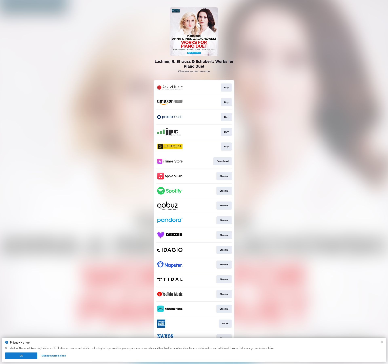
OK (21, 355)
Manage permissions (53, 355)
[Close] (382, 342)
